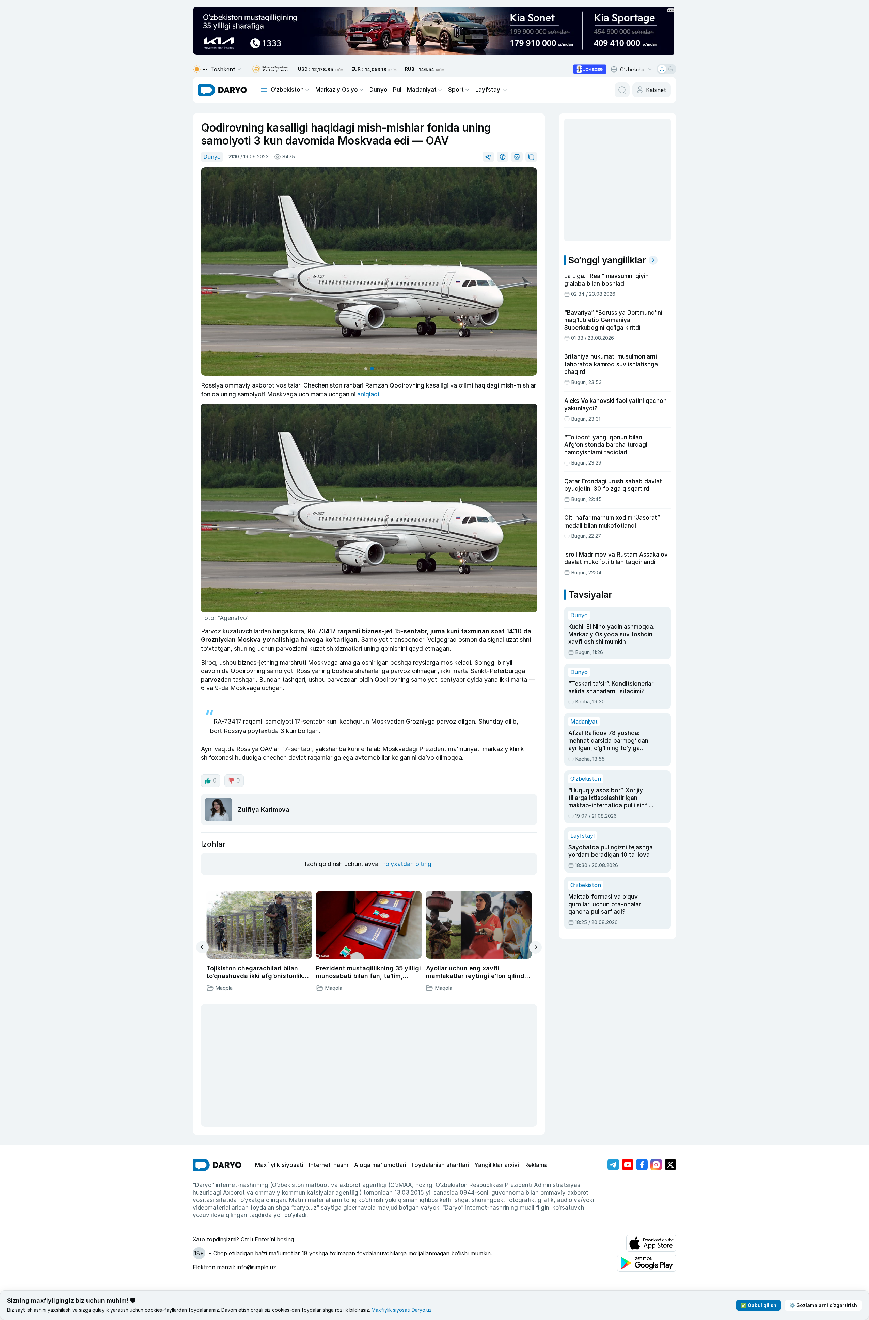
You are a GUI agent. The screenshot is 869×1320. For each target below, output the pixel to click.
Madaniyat (422, 89)
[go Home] (217, 1165)
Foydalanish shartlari (440, 1165)
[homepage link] (222, 90)
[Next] (535, 947)
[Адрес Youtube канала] (627, 1164)
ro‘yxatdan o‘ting (407, 863)
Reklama (536, 1165)
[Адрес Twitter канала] (670, 1164)
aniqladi (368, 394)
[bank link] (270, 69)
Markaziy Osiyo (336, 89)
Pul (397, 89)
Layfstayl (488, 89)
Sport (456, 89)
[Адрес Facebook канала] (642, 1164)
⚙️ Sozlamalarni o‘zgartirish (823, 1305)
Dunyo (378, 89)
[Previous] (202, 947)
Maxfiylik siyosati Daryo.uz (402, 1310)
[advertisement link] (589, 69)
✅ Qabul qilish (758, 1305)
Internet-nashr (329, 1165)
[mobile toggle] (264, 90)
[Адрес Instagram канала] (656, 1164)
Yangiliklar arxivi (496, 1165)
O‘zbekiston (287, 89)
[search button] (622, 89)
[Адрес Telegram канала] (613, 1164)
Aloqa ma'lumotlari (380, 1165)
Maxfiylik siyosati (279, 1165)
